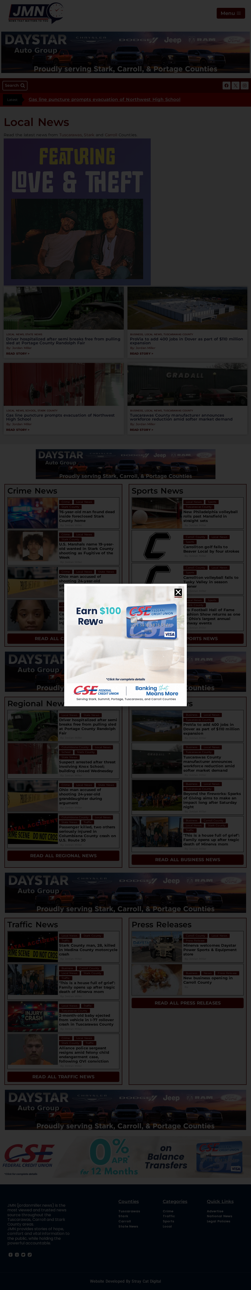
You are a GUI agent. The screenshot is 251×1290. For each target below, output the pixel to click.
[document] (125, 645)
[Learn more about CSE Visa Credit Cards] (125, 645)
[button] (178, 592)
